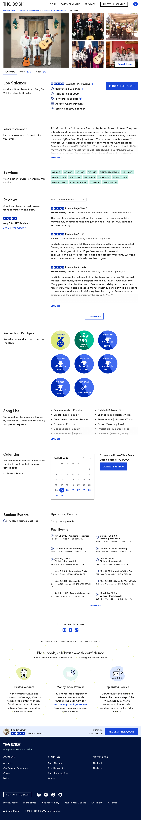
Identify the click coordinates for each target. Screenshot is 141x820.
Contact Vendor (113, 466)
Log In (53, 4)
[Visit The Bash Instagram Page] (39, 795)
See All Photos (125, 64)
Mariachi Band (59, 177)
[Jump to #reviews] (92, 84)
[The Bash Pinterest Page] (53, 795)
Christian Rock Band (109, 172)
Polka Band (89, 177)
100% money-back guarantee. (70, 704)
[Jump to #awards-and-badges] (80, 98)
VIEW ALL (55, 157)
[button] (36, 40)
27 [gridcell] (78, 490)
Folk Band (95, 182)
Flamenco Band (59, 182)
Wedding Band (110, 182)
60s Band (56, 172)
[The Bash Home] (14, 4)
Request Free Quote (122, 86)
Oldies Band (75, 177)
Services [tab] (90, 4)
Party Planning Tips (58, 773)
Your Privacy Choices (75, 802)
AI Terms (112, 802)
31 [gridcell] (62, 495)
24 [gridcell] (62, 490)
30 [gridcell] (56, 495)
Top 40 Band (104, 177)
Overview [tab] (10, 71)
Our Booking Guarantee (15, 768)
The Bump (98, 768)
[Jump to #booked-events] (82, 88)
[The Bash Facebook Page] (46, 795)
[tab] (25, 71)
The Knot (97, 763)
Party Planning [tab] (71, 4)
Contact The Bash (17, 794)
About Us (7, 763)
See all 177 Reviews (13, 228)
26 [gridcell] (73, 490)
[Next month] (91, 457)
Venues (51, 778)
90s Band (80, 172)
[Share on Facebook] (70, 630)
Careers (7, 773)
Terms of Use (29, 802)
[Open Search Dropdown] (135, 4)
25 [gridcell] (67, 490)
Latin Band (127, 172)
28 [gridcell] (84, 490)
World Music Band (78, 182)
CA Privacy (97, 802)
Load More (94, 316)
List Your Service (114, 4)
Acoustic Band (120, 177)
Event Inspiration (56, 768)
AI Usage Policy (11, 811)
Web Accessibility (50, 802)
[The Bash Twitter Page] (60, 795)
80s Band (68, 172)
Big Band (92, 172)
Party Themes (55, 763)
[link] (64, 630)
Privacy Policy (10, 802)
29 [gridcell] (89, 490)
